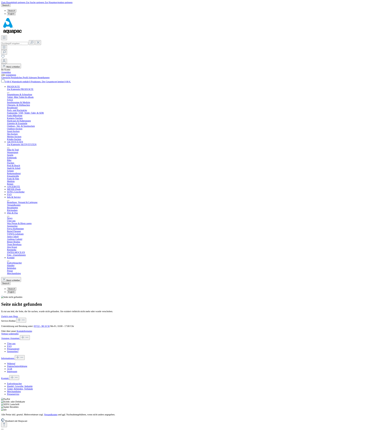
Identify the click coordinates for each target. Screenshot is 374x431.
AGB (9, 369)
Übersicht (6, 77)
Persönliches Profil (19, 77)
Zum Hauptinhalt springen (13, 2)
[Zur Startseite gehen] (12, 34)
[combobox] (14, 43)
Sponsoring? (13, 351)
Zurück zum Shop (9, 316)
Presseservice (13, 394)
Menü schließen (13, 67)
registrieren (11, 75)
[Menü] (4, 37)
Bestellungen (44, 77)
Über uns (11, 343)
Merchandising (14, 391)
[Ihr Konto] (4, 61)
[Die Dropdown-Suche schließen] (38, 42)
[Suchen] (32, 42)
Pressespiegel (13, 349)
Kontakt (5, 378)
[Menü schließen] (8, 92)
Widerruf (11, 363)
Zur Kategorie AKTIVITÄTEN (22, 144)
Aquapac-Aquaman (10, 338)
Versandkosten (50, 414)
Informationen (8, 358)
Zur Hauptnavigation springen (58, 2)
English (11, 14)
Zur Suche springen (35, 2)
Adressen (33, 77)
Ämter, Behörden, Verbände (20, 389)
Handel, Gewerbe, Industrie (20, 386)
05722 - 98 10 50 (42, 326)
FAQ (9, 346)
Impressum (12, 371)
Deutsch (11, 11)
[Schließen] (2, 429)
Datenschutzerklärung (17, 366)
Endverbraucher (14, 383)
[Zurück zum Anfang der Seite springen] (4, 424)
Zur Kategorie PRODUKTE (20, 89)
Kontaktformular (24, 331)
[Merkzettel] (3, 57)
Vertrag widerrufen (10, 333)
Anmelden (6, 72)
